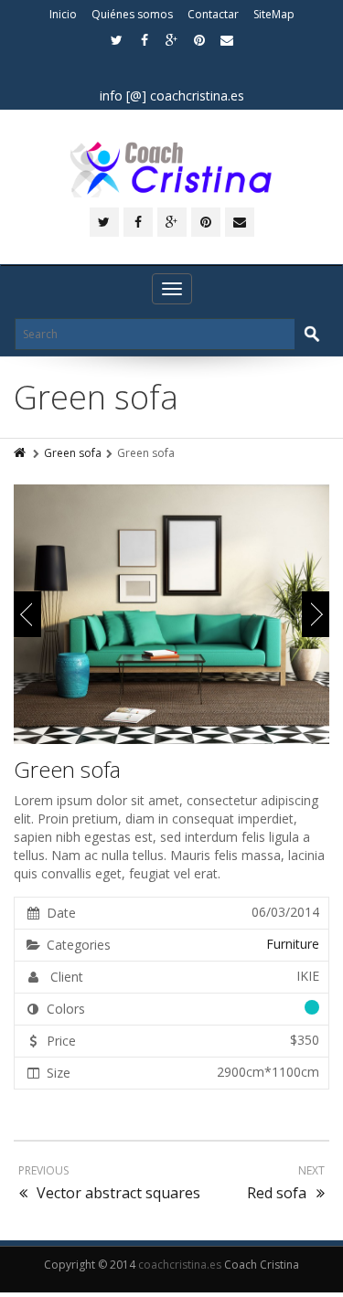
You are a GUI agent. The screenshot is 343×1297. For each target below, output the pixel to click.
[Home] (21, 453)
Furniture (292, 943)
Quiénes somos (132, 14)
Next (315, 614)
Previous (27, 614)
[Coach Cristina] (171, 169)
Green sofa (73, 453)
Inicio (63, 14)
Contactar (213, 14)
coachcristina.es (179, 1264)
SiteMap (274, 14)
